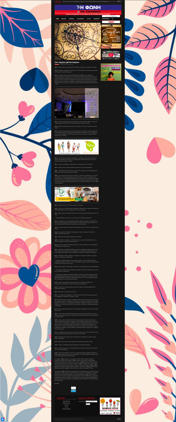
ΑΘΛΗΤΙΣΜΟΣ (80, 18)
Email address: (82, 401)
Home (57, 18)
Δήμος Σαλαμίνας (66, 401)
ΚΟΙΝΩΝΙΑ (71, 18)
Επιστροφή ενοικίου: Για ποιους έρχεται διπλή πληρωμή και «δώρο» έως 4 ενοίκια (79, 1)
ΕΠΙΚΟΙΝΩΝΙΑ (105, 18)
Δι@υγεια (66, 405)
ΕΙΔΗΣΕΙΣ (63, 18)
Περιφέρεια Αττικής (66, 403)
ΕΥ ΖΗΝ (89, 18)
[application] (111, 55)
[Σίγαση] (116, 58)
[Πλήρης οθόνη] (118, 58)
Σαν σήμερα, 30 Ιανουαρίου (67, 62)
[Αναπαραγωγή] (104, 58)
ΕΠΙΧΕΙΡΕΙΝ (96, 18)
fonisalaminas (71, 64)
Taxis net (66, 406)
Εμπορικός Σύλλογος (66, 408)
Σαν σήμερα (57, 64)
